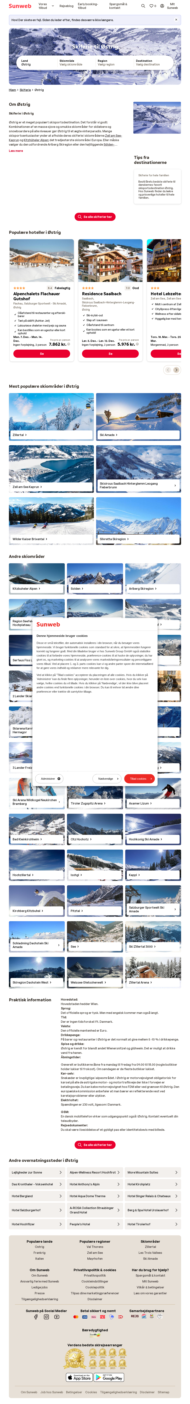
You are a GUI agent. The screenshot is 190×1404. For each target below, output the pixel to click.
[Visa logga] (85, 1319)
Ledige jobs (40, 1287)
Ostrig (39, 1247)
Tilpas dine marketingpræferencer (95, 1293)
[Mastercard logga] (76, 1319)
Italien (39, 1258)
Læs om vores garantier (150, 1293)
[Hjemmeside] (20, 6)
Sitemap (163, 1392)
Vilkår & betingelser (150, 1287)
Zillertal (150, 1247)
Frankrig (39, 1253)
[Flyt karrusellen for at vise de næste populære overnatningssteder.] (176, 370)
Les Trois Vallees (150, 1253)
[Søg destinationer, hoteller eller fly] (143, 6)
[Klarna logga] (94, 1319)
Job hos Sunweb (51, 1392)
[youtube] (57, 1319)
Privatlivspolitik (95, 1275)
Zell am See (95, 1253)
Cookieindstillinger (94, 1281)
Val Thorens (95, 1247)
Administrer (48, 778)
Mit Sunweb (150, 1281)
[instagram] (46, 1319)
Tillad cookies (138, 778)
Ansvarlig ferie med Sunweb (39, 1281)
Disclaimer (95, 1299)
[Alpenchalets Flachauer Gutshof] (42, 300)
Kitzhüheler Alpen (36, 140)
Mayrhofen (95, 1258)
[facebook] (36, 1319)
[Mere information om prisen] (68, 344)
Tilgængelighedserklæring (39, 1299)
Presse (40, 1293)
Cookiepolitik (94, 1287)
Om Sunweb (39, 1275)
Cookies (91, 1392)
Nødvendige (105, 778)
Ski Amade (150, 1258)
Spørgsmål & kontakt (150, 1275)
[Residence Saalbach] (110, 300)
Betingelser (74, 1392)
